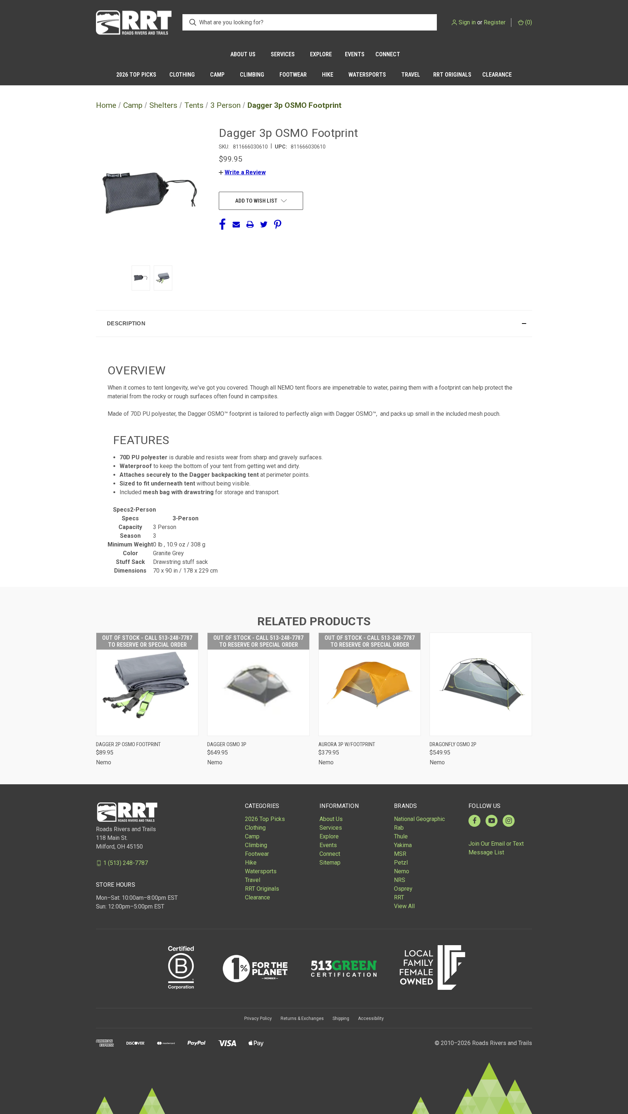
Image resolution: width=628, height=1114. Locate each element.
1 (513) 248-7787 (125, 862)
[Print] (250, 224)
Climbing (252, 74)
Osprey (403, 888)
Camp (217, 74)
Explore (321, 54)
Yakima (403, 845)
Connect (387, 54)
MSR (400, 853)
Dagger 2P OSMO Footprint (128, 744)
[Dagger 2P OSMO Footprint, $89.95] (147, 684)
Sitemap (330, 862)
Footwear (293, 74)
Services (283, 54)
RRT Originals (452, 74)
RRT (399, 897)
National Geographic (419, 819)
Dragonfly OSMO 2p (453, 744)
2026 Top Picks (136, 74)
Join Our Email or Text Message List (496, 848)
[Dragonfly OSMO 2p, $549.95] (481, 684)
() (528, 22)
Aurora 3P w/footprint (346, 744)
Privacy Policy (258, 1018)
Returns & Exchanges (302, 1018)
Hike (327, 74)
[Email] (236, 224)
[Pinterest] (277, 224)
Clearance (497, 74)
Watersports (367, 74)
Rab (399, 827)
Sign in (467, 22)
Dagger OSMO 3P (226, 744)
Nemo (401, 871)
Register (495, 22)
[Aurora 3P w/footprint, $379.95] (369, 684)
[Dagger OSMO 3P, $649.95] (258, 684)
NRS (399, 880)
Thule (401, 836)
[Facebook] (222, 224)
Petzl (401, 862)
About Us (242, 54)
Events (355, 54)
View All (404, 906)
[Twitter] (263, 224)
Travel (410, 74)
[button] (242, 172)
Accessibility (371, 1018)
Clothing (182, 74)
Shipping (341, 1018)
